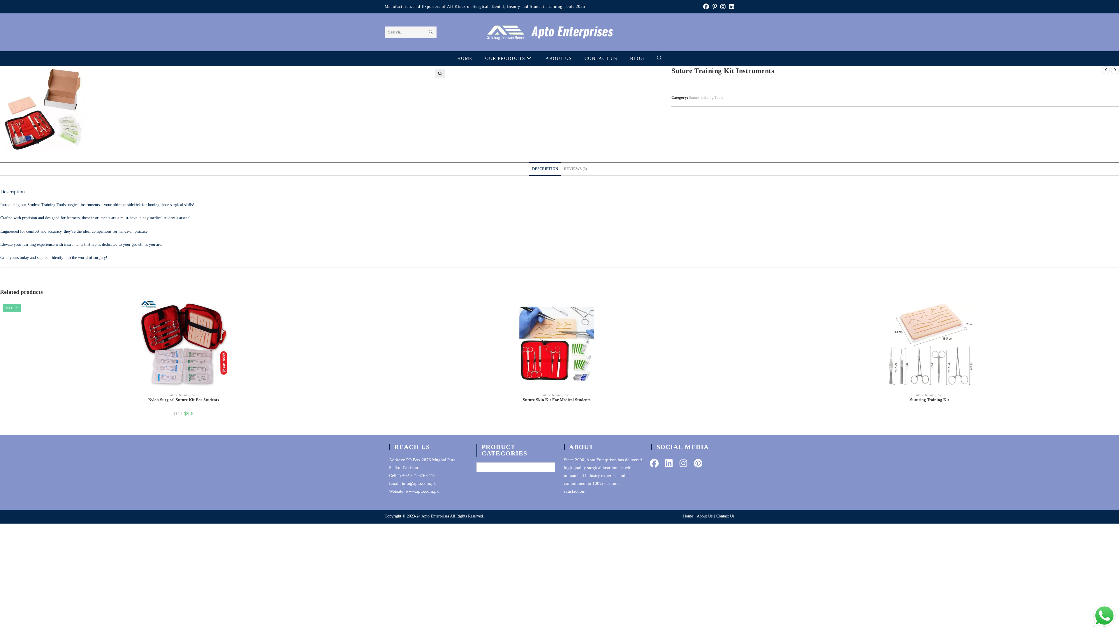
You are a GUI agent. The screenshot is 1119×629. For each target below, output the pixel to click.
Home (688, 516)
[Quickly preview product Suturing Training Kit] (1111, 310)
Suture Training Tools (706, 97)
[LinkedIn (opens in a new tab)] (730, 7)
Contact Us (725, 516)
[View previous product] (1106, 70)
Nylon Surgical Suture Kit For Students (183, 400)
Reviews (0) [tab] (575, 169)
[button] (440, 73)
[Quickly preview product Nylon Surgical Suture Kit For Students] (365, 310)
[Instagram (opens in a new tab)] (723, 7)
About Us (704, 516)
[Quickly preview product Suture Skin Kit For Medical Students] (738, 310)
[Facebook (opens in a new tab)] (706, 7)
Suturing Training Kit (929, 400)
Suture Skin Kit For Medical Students (556, 400)
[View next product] (1115, 70)
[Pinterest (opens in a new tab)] (715, 7)
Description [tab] (545, 169)
